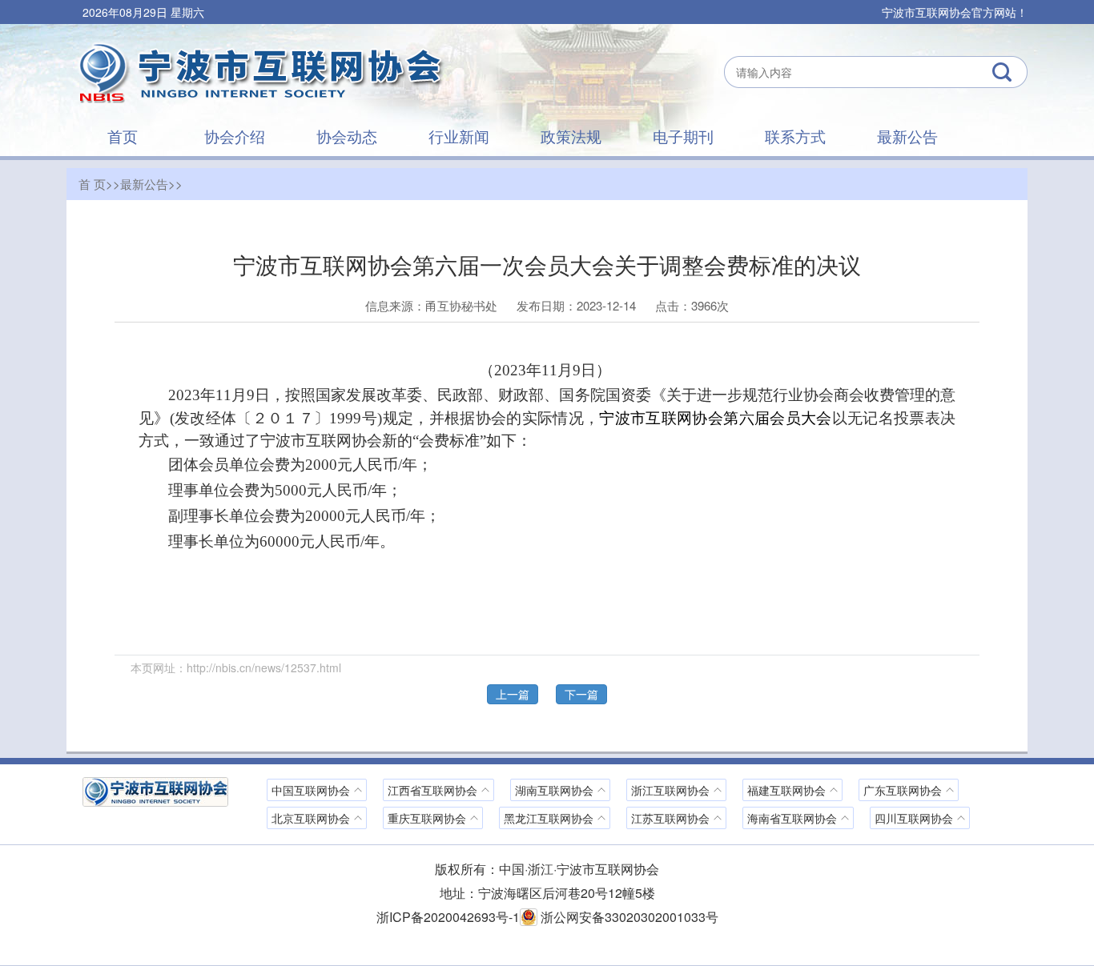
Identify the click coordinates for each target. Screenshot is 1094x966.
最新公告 (907, 135)
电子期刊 (683, 135)
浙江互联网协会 (670, 790)
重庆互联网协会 (427, 818)
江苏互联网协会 (670, 818)
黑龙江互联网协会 (548, 818)
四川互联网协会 (914, 818)
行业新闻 (458, 135)
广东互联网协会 (902, 790)
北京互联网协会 (310, 818)
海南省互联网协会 (792, 818)
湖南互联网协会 (554, 790)
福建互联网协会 (786, 790)
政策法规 (571, 135)
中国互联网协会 (310, 790)
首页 (122, 135)
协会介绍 (234, 135)
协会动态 (346, 135)
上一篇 (512, 694)
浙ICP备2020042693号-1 (448, 917)
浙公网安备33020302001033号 (627, 917)
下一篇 (581, 694)
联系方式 (795, 135)
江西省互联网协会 (432, 790)
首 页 (92, 183)
